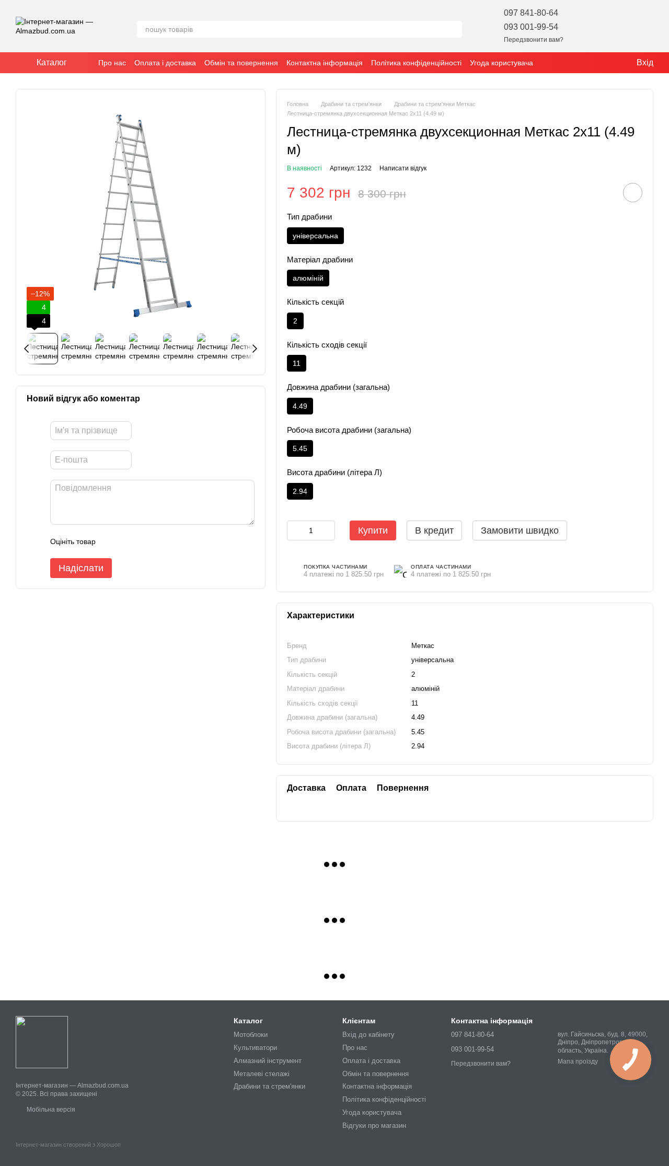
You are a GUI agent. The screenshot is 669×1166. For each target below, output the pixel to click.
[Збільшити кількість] (327, 530)
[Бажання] (590, 26)
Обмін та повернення (241, 63)
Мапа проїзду (578, 1061)
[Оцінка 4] (163, 542)
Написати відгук (402, 168)
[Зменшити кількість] (294, 530)
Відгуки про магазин (374, 1125)
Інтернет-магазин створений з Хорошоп (68, 1144)
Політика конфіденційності (416, 63)
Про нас (112, 63)
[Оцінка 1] (113, 542)
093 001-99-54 (531, 26)
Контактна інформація (324, 63)
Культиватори (255, 1048)
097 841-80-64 (531, 12)
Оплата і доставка (165, 63)
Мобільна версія (50, 1109)
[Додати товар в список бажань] (632, 192)
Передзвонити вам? (533, 39)
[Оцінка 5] (179, 542)
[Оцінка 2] (129, 542)
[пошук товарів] (453, 29)
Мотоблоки (251, 1034)
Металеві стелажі (262, 1074)
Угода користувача (501, 63)
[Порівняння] (617, 26)
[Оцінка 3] (146, 542)
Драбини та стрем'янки (269, 1086)
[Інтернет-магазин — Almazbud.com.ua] (42, 1041)
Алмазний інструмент (268, 1061)
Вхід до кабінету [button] (368, 1034)
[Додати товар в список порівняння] (603, 192)
